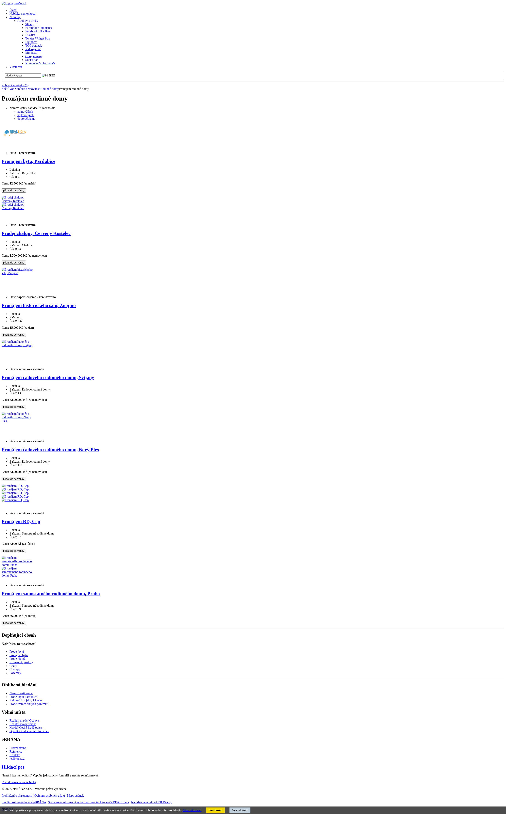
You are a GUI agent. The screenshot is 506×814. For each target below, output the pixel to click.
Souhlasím (215, 810)
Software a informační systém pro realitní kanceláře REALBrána (88, 802)
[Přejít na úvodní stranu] (14, 3)
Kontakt (14, 755)
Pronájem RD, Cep (21, 521)
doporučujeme (26, 118)
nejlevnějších (25, 115)
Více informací (192, 810)
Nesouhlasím (240, 810)
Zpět (4, 88)
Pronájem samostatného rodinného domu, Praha (51, 593)
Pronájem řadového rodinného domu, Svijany (48, 377)
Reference (15, 751)
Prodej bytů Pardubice (23, 696)
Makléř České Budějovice (25, 727)
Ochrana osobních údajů (49, 795)
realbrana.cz (17, 758)
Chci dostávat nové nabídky (19, 782)
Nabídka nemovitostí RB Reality (151, 802)
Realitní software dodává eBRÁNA (24, 802)
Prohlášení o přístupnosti (17, 795)
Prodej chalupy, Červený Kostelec (36, 233)
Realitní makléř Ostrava (24, 720)
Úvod (10, 88)
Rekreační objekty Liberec (25, 700)
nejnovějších (25, 111)
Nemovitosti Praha (21, 693)
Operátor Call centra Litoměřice (29, 731)
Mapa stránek (75, 795)
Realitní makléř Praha (22, 724)
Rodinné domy (49, 88)
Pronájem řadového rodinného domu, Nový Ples (50, 449)
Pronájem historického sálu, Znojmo (39, 305)
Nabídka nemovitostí (27, 88)
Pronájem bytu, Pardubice (28, 161)
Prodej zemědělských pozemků (28, 704)
